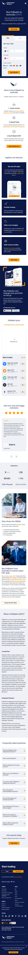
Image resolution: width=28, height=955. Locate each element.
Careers (3, 905)
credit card (21, 126)
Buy (8, 38)
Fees (16, 896)
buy (7, 171)
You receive (5, 55)
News (16, 900)
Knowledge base (18, 898)
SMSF (21, 111)
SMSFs (19, 524)
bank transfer (6, 126)
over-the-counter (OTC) (10, 576)
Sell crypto (4, 891)
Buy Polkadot (14, 72)
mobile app (19, 173)
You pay (5, 47)
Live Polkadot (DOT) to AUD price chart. (14, 324)
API (15, 175)
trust (24, 579)
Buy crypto (4, 889)
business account (8, 113)
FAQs (16, 894)
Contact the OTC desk (10, 603)
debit (16, 126)
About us (4, 903)
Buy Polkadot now (14, 146)
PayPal (12, 126)
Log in (7, 871)
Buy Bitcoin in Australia (7, 892)
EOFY (16, 892)
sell (11, 171)
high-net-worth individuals (19, 581)
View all (23, 357)
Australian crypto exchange (6, 895)
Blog (16, 891)
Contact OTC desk (13, 952)
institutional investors (16, 579)
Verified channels (19, 906)
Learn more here (18, 876)
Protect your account (19, 902)
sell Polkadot (11, 248)
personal (17, 111)
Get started (18, 871)
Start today (14, 29)
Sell (20, 38)
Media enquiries (5, 909)
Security (17, 904)
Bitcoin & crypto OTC (6, 897)
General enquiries (6, 907)
